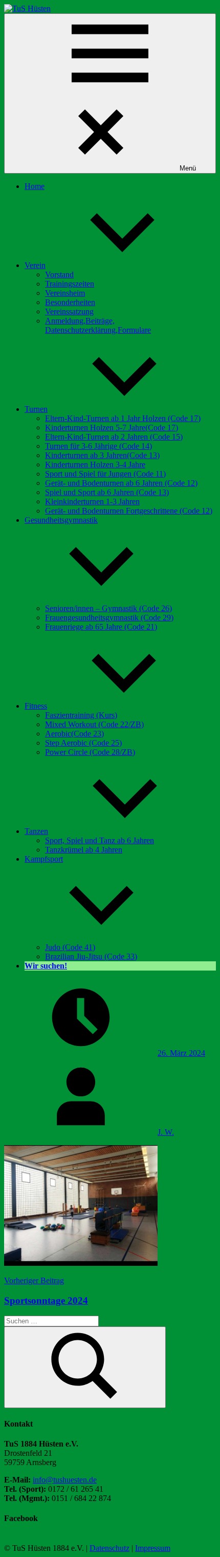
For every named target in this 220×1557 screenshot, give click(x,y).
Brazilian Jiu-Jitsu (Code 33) (91, 956)
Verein (35, 265)
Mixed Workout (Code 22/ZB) (94, 724)
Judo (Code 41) (70, 947)
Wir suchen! (46, 965)
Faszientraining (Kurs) (81, 715)
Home (35, 186)
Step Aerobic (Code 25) (83, 742)
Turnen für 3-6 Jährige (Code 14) (98, 446)
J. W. (166, 1132)
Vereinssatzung (69, 311)
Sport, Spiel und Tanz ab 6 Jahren (99, 840)
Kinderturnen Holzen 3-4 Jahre (95, 464)
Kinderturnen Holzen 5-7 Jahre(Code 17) (111, 427)
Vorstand (59, 274)
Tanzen (36, 831)
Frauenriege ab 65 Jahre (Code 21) (101, 626)
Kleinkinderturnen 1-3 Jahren (92, 501)
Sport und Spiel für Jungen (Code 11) (105, 473)
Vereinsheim (65, 293)
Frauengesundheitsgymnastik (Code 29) (109, 617)
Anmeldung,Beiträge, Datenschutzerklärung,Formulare (98, 325)
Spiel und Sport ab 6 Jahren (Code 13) (107, 492)
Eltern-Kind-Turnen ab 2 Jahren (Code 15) (114, 436)
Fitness (36, 705)
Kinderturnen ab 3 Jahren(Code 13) (102, 455)
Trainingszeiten (69, 283)
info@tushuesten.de (65, 1479)
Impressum (152, 1548)
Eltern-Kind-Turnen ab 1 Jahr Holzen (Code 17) (123, 418)
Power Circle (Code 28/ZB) (90, 752)
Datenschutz (109, 1548)
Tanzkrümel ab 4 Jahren (83, 849)
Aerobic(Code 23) (74, 733)
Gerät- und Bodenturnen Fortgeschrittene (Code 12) (128, 510)
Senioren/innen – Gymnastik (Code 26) (108, 608)
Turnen (36, 409)
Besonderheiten (70, 302)
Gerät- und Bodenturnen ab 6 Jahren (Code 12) (121, 483)
